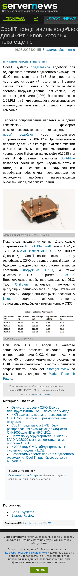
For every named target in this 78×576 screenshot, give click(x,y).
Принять (39, 569)
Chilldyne (22, 284)
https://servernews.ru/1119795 (37, 523)
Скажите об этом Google (23, 475)
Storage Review (22, 515)
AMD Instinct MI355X (35, 251)
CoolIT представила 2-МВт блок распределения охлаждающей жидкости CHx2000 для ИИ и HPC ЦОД (37, 429)
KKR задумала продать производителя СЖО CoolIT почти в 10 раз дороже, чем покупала (38, 418)
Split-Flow (68, 158)
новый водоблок (18, 134)
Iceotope (9, 298)
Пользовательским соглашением (25, 552)
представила (40, 67)
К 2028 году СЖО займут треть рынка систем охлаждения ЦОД (37, 448)
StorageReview (58, 369)
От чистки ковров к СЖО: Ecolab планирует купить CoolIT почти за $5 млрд (38, 409)
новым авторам (42, 394)
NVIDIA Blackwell (38, 246)
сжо (43, 62)
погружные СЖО (38, 270)
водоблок (35, 62)
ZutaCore (67, 275)
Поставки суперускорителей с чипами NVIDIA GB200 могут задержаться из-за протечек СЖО (37, 439)
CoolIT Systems (22, 512)
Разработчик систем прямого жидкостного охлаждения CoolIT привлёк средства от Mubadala (40, 457)
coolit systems (10, 62)
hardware (23, 62)
